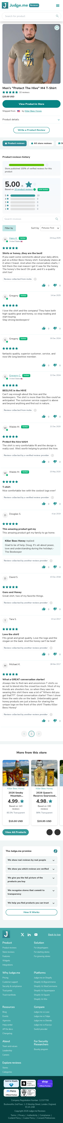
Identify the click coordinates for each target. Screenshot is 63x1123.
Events (5, 1016)
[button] (49, 832)
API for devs (7, 1029)
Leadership (7, 1050)
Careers (5, 1055)
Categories (7, 1072)
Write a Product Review (31, 130)
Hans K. (13, 238)
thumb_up (44, 285)
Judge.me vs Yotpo (42, 1016)
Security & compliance (12, 986)
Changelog (7, 1033)
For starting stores (41, 952)
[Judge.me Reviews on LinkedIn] (29, 935)
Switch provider (40, 1029)
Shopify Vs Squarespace (44, 990)
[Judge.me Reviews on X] (22, 935)
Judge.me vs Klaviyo (43, 1025)
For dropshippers (41, 947)
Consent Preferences (46, 1118)
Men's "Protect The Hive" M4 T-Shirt (29, 88)
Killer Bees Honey (33, 111)
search (57, 16)
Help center (7, 1025)
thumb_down (55, 285)
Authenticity (32, 1115)
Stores (5, 1067)
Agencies (6, 1020)
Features (6, 956)
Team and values (9, 1046)
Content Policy (14, 1118)
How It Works (31, 912)
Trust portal (7, 990)
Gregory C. (15, 375)
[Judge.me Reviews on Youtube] (36, 935)
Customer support (10, 982)
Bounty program (41, 1049)
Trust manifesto (9, 995)
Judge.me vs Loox (41, 1012)
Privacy (21, 1115)
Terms (13, 1115)
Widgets (6, 960)
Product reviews (9, 947)
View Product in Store (31, 104)
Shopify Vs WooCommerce (45, 986)
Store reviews (8, 952)
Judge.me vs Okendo (43, 1020)
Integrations (7, 965)
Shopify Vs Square (42, 995)
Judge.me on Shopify (43, 977)
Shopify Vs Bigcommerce (45, 982)
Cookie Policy (29, 1118)
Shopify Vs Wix (40, 999)
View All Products (15, 832)
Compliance (45, 1115)
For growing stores (42, 956)
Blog (4, 1012)
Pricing (5, 977)
